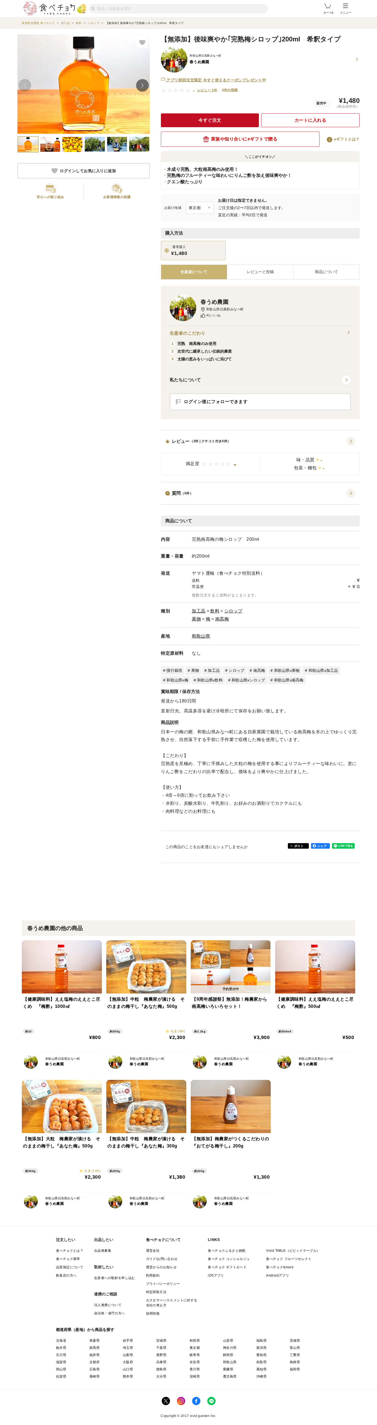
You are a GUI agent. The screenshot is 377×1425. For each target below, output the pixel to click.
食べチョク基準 (68, 1259)
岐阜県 (195, 1355)
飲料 (214, 611)
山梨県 (128, 1355)
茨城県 (295, 1341)
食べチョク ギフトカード (227, 1267)
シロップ (233, 611)
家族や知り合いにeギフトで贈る (244, 139)
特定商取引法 (156, 1292)
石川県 (61, 1355)
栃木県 (61, 1348)
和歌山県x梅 (177, 680)
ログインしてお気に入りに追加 (88, 171)
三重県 (295, 1355)
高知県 (261, 1369)
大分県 (161, 1376)
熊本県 (128, 1376)
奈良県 (195, 1362)
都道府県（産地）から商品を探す (85, 1329)
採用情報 (153, 1313)
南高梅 (222, 619)
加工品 (199, 611)
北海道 (61, 1341)
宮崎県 (195, 1376)
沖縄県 (261, 1376)
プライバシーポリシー (163, 1284)
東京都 (195, 1348)
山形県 (228, 1341)
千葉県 (161, 1348)
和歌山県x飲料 (210, 680)
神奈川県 (230, 1348)
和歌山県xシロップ (248, 680)
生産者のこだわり (187, 333)
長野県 (161, 1355)
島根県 (295, 1362)
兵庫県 (161, 1362)
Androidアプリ (277, 1275)
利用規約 (153, 1275)
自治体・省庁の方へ (109, 1313)
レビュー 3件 (207, 90)
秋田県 (195, 1341)
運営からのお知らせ (161, 1267)
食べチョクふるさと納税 (226, 1251)
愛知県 (261, 1355)
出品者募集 (102, 1251)
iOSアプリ (216, 1275)
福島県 (261, 1341)
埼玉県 (128, 1348)
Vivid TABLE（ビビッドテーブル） (293, 1251)
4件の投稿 (230, 90)
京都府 (94, 1362)
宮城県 (161, 1341)
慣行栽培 (174, 670)
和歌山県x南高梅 (289, 680)
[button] (260, 456)
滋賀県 (61, 1362)
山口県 (128, 1369)
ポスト (299, 846)
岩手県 (128, 1341)
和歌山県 (201, 636)
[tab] (260, 272)
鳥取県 (261, 1362)
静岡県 (228, 1355)
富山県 (295, 1348)
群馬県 (94, 1348)
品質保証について (69, 1267)
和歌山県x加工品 (323, 670)
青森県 (94, 1341)
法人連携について (107, 1305)
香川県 (195, 1369)
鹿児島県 (230, 1376)
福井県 (94, 1355)
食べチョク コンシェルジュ (229, 1259)
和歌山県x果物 (287, 670)
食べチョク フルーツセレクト (289, 1259)
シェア (322, 846)
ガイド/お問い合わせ (162, 1259)
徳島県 (161, 1369)
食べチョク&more (280, 1267)
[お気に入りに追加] (142, 42)
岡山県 (61, 1369)
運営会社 (153, 1251)
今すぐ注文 (209, 120)
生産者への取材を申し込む (114, 1278)
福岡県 (295, 1369)
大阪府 (128, 1362)
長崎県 (94, 1376)
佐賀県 (61, 1376)
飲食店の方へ (66, 1275)
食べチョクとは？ (69, 1251)
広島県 (94, 1369)
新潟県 (261, 1348)
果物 (196, 619)
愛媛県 (228, 1369)
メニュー (345, 12)
